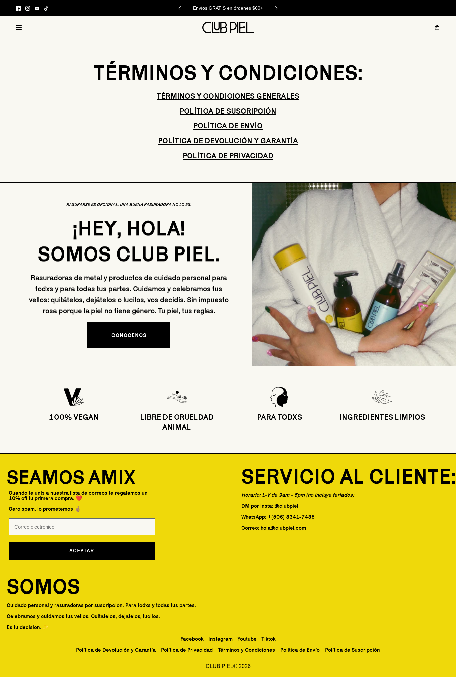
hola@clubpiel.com (283, 528)
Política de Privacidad (228, 155)
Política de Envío (228, 125)
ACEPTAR (81, 550)
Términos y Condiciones (246, 650)
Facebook (192, 639)
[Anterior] (179, 8)
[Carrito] (437, 27)
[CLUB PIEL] (228, 27)
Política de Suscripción (228, 110)
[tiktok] (46, 8)
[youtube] (37, 8)
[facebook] (18, 8)
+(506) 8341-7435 (291, 517)
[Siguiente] (276, 8)
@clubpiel (286, 506)
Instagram (220, 639)
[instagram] (27, 8)
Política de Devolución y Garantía (228, 140)
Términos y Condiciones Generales (228, 95)
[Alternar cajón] (19, 27)
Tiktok (268, 639)
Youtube (247, 639)
